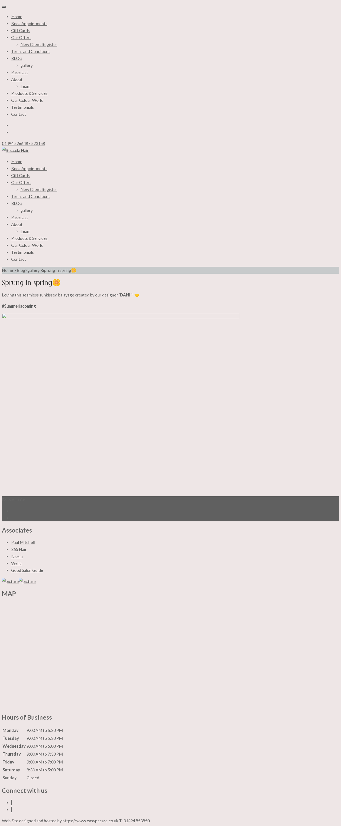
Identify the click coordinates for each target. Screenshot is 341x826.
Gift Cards (20, 30)
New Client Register (38, 44)
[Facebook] (11, 802)
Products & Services (29, 93)
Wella (16, 563)
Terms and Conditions (30, 51)
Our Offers (21, 37)
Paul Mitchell (23, 542)
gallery (26, 65)
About (17, 79)
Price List (19, 72)
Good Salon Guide (27, 570)
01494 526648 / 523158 (23, 143)
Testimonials (22, 107)
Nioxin (17, 556)
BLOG (16, 58)
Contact (18, 114)
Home (16, 16)
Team (25, 86)
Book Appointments (29, 23)
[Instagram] (11, 809)
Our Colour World (27, 100)
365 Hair (19, 549)
